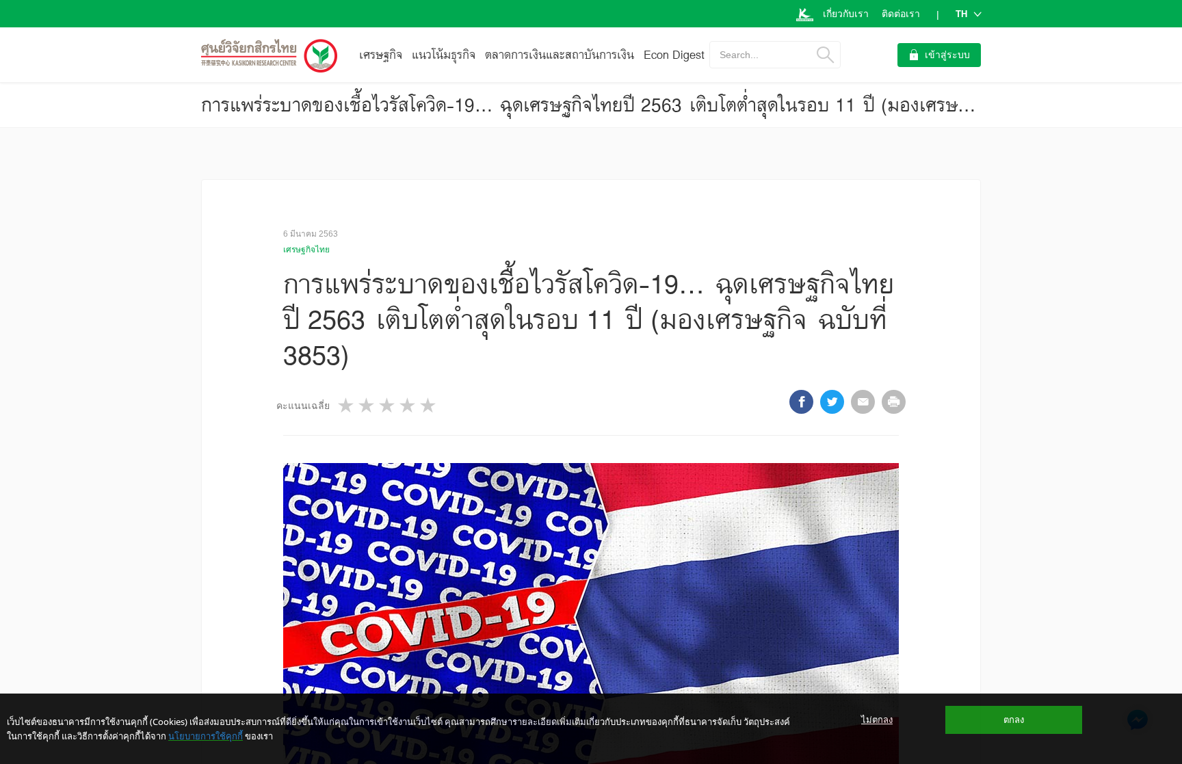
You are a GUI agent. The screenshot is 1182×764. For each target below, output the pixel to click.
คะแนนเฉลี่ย (303, 405)
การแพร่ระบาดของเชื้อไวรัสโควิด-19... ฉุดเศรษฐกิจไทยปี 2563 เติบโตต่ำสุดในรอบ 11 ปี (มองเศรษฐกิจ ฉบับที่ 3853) (649, 104)
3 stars (388, 405)
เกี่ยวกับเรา (846, 13)
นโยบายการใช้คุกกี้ (205, 736)
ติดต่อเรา (901, 13)
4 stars (408, 405)
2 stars (367, 405)
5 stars (429, 405)
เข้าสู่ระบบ (947, 54)
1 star (347, 405)
